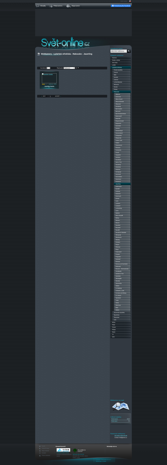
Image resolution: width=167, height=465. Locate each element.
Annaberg (118, 106)
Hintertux (118, 169)
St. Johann (118, 295)
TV (113, 334)
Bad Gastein (119, 109)
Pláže (113, 324)
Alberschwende (120, 101)
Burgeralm (118, 123)
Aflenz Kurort (119, 99)
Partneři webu (45, 448)
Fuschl (117, 152)
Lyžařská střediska (117, 67)
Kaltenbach (119, 186)
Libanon (116, 79)
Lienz (117, 210)
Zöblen (117, 310)
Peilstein (118, 242)
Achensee (118, 96)
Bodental (118, 118)
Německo (116, 84)
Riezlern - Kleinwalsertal (122, 269)
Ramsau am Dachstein (122, 264)
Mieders (118, 220)
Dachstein (118, 126)
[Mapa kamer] (121, 411)
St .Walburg (119, 288)
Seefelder (118, 276)
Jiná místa (114, 62)
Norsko (116, 87)
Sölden (117, 286)
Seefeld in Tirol (120, 273)
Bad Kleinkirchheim (121, 113)
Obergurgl (118, 235)
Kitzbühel (118, 193)
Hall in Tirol (119, 162)
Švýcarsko (116, 317)
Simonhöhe (119, 283)
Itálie (115, 75)
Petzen (117, 244)
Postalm (118, 254)
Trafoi (117, 300)
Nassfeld (118, 225)
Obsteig (118, 239)
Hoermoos (118, 179)
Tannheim (118, 298)
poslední (57, 96)
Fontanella (118, 150)
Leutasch (118, 206)
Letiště (114, 65)
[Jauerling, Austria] (47, 74)
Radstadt (118, 259)
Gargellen (118, 155)
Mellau (117, 218)
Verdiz (117, 302)
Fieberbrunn (119, 145)
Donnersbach (119, 133)
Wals (117, 307)
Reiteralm (118, 266)
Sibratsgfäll (118, 278)
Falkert (117, 142)
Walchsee (118, 305)
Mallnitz (118, 213)
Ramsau (118, 261)
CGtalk (104, 461)
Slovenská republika (119, 312)
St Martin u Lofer (120, 290)
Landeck (118, 203)
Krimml (117, 198)
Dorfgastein (119, 135)
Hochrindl (118, 174)
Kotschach (118, 196)
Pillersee (118, 247)
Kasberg (118, 191)
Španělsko (116, 315)
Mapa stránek (45, 450)
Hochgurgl (118, 172)
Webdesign (98, 461)
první (44, 96)
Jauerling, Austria (49, 86)
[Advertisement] (83, 22)
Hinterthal (118, 167)
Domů (43, 446)
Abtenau (118, 94)
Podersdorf (118, 252)
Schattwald (118, 271)
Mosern (118, 222)
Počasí (114, 327)
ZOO (113, 337)
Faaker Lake (119, 140)
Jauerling (118, 184)
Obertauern (119, 237)
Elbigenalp (118, 138)
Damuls (118, 128)
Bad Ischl (118, 111)
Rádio (113, 332)
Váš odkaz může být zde (120, 435)
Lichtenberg (119, 208)
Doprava (114, 57)
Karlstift (117, 189)
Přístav (114, 329)
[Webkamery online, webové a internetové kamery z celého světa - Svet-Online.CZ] (83, 41)
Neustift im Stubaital (121, 232)
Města (113, 322)
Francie (116, 72)
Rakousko (116, 91)
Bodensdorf (119, 116)
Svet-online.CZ (105, 459)
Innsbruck (118, 181)
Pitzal (117, 249)
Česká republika (118, 70)
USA (115, 320)
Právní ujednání (46, 455)
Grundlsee (118, 159)
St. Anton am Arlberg (121, 293)
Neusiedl (118, 227)
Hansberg (118, 164)
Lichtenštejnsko (118, 82)
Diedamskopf (119, 130)
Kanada (116, 77)
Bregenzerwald (120, 121)
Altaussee (118, 104)
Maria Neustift (119, 215)
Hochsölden (119, 176)
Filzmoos (118, 147)
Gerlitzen (118, 157)
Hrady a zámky (116, 60)
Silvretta (118, 281)
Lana (117, 201)
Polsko (115, 89)
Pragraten (118, 256)
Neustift (118, 230)
